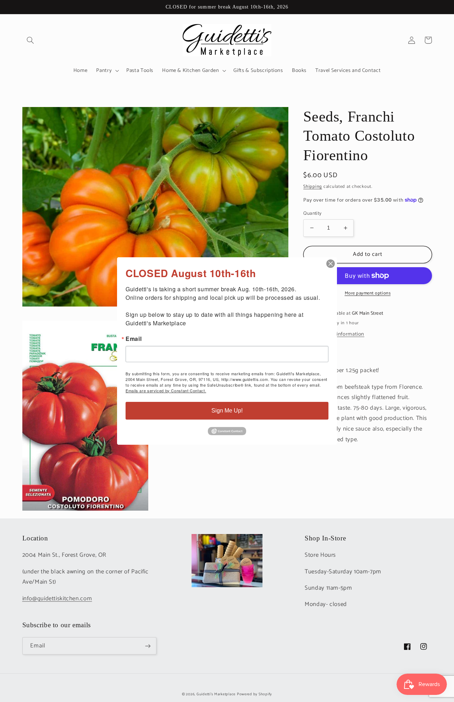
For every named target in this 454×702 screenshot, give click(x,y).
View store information (337, 334)
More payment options (368, 293)
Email (134, 339)
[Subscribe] (147, 646)
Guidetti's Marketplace (216, 694)
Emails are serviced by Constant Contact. (166, 390)
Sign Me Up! (227, 411)
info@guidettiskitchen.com (57, 598)
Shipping (312, 186)
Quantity (312, 213)
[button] (30, 40)
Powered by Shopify (254, 694)
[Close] (330, 263)
